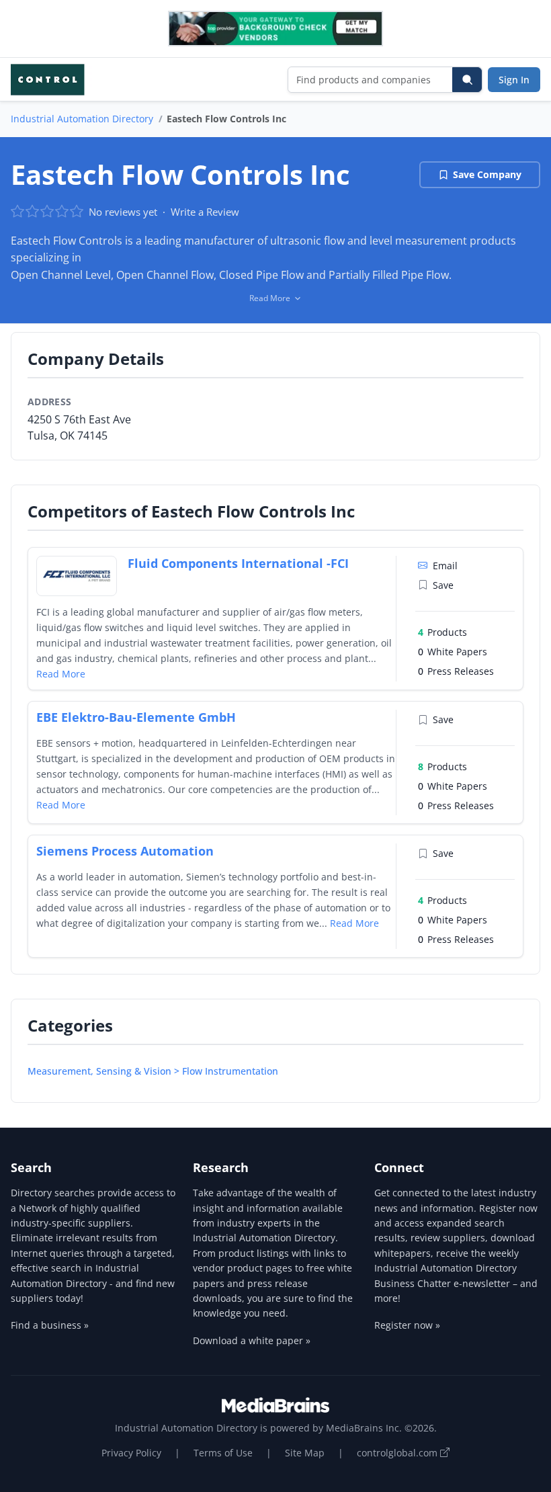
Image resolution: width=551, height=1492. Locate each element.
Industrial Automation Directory (82, 118)
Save (443, 585)
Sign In (514, 79)
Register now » (407, 1325)
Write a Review (205, 211)
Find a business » (50, 1325)
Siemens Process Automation (125, 851)
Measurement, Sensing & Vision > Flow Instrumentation (153, 1071)
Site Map (305, 1452)
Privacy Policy (131, 1452)
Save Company (487, 174)
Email (445, 565)
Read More (60, 673)
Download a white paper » (251, 1340)
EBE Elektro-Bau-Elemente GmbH (136, 717)
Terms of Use (223, 1452)
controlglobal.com (398, 1452)
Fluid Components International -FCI (238, 563)
